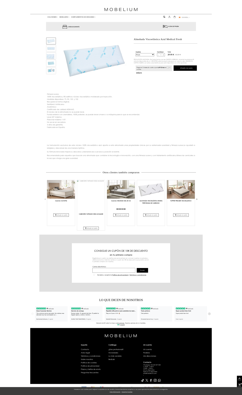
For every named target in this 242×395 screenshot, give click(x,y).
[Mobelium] (121, 9)
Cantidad (160, 52)
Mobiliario (63, 17)
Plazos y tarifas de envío (91, 369)
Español (185, 17)
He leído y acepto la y (121, 275)
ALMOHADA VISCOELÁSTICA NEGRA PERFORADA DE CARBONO (151, 202)
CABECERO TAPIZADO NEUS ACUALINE (91, 214)
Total (169, 52)
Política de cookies (89, 363)
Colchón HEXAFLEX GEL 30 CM (121, 201)
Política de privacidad (120, 275)
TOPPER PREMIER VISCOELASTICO (180, 201)
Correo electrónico (99, 266)
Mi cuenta (147, 349)
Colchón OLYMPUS (61, 201)
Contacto (85, 349)
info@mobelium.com (150, 373)
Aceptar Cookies (127, 392)
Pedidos (146, 353)
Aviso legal (85, 353)
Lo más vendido (115, 356)
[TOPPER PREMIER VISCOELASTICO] (181, 189)
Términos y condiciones (138, 275)
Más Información (115, 392)
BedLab (112, 359)
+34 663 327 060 (155, 365)
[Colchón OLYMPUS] (61, 189)
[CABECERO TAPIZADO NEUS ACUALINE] (91, 196)
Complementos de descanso (82, 17)
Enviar (142, 270)
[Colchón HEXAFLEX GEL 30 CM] (121, 189)
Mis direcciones (149, 356)
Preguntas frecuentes (90, 372)
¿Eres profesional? (116, 349)
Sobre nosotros (87, 359)
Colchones (52, 17)
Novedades (113, 353)
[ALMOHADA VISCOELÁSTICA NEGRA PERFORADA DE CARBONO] (151, 189)
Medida (138, 52)
